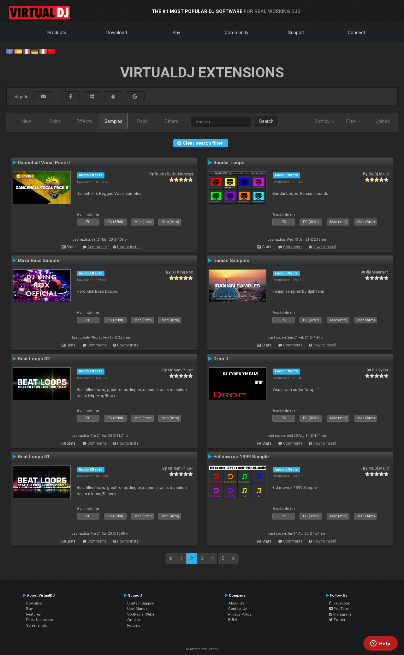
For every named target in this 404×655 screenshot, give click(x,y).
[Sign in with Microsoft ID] (91, 96)
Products (56, 32)
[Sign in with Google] (135, 96)
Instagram (341, 614)
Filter (352, 121)
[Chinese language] (51, 51)
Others (171, 121)
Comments (97, 247)
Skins (55, 121)
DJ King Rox (182, 272)
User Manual (138, 608)
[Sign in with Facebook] (71, 96)
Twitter (339, 619)
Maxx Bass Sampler (39, 260)
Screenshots (36, 625)
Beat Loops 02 (34, 359)
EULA (233, 619)
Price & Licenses (39, 619)
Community (236, 32)
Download (116, 32)
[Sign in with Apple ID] (113, 96)
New (26, 121)
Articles (133, 619)
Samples (113, 121)
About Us (236, 603)
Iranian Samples (231, 260)
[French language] (26, 51)
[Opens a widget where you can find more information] (380, 644)
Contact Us (237, 608)
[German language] (34, 51)
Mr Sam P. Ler (180, 370)
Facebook (340, 603)
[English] (9, 51)
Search (266, 121)
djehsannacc (377, 272)
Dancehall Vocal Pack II (44, 162)
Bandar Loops (228, 162)
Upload (383, 121)
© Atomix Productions (202, 649)
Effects (84, 121)
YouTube (340, 608)
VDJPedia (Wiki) (140, 614)
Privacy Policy (240, 614)
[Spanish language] (18, 51)
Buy (176, 32)
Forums (133, 625)
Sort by (323, 121)
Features (33, 614)
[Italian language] (42, 51)
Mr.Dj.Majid (378, 174)
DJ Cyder (380, 370)
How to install (128, 247)
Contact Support (141, 603)
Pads (142, 121)
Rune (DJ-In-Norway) (174, 174)
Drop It (220, 359)
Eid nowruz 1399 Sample (241, 457)
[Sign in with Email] (43, 96)
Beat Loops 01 (34, 457)
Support (296, 32)
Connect (356, 32)
